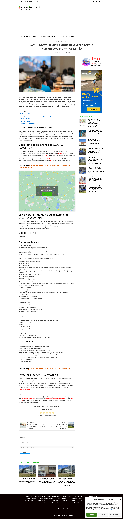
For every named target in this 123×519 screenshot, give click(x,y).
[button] (120, 499)
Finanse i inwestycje (42, 500)
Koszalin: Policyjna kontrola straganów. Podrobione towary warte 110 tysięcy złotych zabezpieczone (96, 170)
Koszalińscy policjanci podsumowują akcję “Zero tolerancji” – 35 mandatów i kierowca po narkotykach (96, 188)
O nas (81, 500)
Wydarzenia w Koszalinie (77, 498)
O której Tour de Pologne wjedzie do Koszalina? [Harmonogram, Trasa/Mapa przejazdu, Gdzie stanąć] (95, 123)
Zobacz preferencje (115, 514)
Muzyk (72, 398)
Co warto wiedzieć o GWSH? (27, 113)
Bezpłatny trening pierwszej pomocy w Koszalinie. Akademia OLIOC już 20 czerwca (95, 179)
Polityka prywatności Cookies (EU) (70, 503)
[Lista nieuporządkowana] (32, 447)
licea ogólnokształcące (51, 398)
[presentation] (20, 476)
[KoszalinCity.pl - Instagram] (58, 508)
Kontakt (46, 503)
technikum (62, 398)
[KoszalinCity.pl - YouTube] (67, 508)
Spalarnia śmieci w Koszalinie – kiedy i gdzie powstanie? (59, 425)
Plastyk (21, 400)
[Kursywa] (24, 447)
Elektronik (46, 155)
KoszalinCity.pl (56, 515)
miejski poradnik (67, 395)
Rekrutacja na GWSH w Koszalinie (29, 123)
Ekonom (60, 153)
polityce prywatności (107, 509)
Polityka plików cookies (47, 190)
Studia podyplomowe (28, 120)
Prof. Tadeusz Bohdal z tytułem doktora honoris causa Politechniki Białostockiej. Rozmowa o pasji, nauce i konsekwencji (66, 482)
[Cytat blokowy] (34, 447)
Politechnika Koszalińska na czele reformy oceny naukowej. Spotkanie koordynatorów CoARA (95, 160)
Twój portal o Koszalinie (28, 10)
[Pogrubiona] (22, 447)
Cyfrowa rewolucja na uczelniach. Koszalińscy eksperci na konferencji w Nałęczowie (27, 480)
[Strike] (28, 447)
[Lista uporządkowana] (30, 447)
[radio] (41, 412)
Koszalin (68, 225)
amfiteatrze (48, 159)
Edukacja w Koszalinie (61, 41)
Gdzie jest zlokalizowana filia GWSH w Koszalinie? (34, 115)
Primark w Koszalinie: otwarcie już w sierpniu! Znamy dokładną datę (96, 131)
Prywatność (55, 503)
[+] (41, 447)
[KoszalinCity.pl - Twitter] (64, 508)
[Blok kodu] (36, 447)
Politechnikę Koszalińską (28, 398)
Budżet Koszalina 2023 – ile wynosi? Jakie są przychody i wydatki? (36, 425)
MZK (51, 160)
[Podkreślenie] (26, 447)
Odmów (103, 514)
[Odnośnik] (38, 447)
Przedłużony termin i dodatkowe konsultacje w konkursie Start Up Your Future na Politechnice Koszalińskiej (47, 481)
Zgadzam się (46, 194)
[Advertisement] (61, 24)
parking (28, 159)
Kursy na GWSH (26, 121)
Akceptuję (91, 514)
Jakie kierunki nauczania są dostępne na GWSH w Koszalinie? (37, 117)
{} (39, 447)
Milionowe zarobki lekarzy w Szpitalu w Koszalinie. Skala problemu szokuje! (94, 141)
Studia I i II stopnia (27, 118)
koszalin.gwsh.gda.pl (24, 389)
